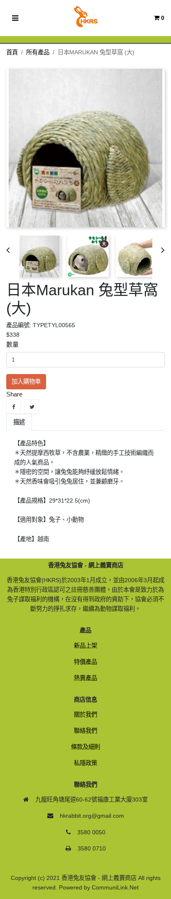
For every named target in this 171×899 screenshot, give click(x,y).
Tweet (31, 406)
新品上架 (85, 645)
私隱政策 (85, 763)
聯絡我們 (85, 730)
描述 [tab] (19, 422)
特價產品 (85, 661)
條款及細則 (85, 746)
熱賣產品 (85, 678)
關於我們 (85, 714)
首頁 (12, 52)
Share (13, 406)
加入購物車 (26, 381)
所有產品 (37, 52)
